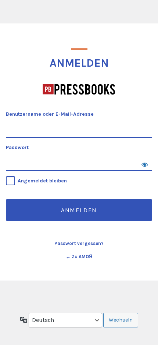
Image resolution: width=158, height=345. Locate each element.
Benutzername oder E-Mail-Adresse (50, 114)
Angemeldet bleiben (42, 181)
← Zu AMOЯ (79, 256)
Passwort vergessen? (79, 243)
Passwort (17, 147)
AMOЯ (79, 89)
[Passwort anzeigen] (144, 163)
